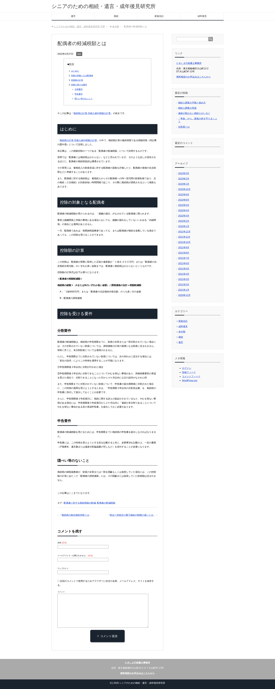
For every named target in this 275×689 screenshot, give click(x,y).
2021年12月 (184, 231)
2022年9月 (183, 194)
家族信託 (159, 16)
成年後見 (202, 16)
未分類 (181, 331)
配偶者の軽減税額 (106, 503)
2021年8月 (183, 253)
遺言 (73, 16)
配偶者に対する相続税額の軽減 (80, 503)
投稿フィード (189, 372)
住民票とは (184, 127)
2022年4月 (183, 210)
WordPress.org (189, 380)
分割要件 (79, 89)
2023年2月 (183, 178)
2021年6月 (183, 263)
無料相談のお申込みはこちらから (193, 77)
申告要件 (79, 94)
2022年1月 (183, 226)
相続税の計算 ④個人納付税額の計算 (92, 113)
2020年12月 (184, 295)
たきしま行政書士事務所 (189, 63)
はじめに (75, 71)
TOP (79, 26)
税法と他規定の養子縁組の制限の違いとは (131, 515)
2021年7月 (183, 258)
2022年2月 (183, 221)
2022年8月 (183, 200)
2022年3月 (183, 216)
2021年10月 (184, 242)
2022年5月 (183, 205)
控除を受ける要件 (79, 85)
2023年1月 (183, 184)
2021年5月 (183, 268)
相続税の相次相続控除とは (75, 515)
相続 (116, 16)
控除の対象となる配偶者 (82, 75)
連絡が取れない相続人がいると (194, 113)
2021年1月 (183, 290)
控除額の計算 (77, 80)
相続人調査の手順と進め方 (192, 102)
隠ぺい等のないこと (84, 98)
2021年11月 (184, 237)
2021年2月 (183, 284)
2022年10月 (184, 189)
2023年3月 (183, 173)
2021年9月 (183, 247)
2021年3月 (183, 279)
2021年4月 (183, 274)
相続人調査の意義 (187, 108)
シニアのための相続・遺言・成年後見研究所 (104, 6)
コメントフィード (191, 376)
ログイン (186, 368)
